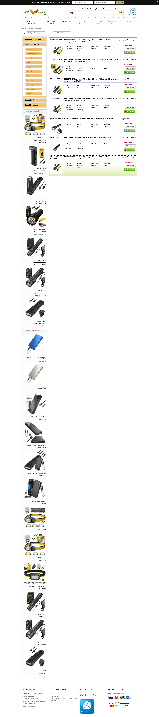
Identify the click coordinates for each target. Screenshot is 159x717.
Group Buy (103, 18)
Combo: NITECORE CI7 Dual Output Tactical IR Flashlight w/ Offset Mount (88, 118)
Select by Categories (33, 39)
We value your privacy (28, 706)
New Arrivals (56, 18)
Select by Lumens (31, 105)
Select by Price (30, 100)
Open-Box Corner (80, 18)
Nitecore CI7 (54, 137)
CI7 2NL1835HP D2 (56, 59)
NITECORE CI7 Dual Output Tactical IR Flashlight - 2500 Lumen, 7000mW (88, 137)
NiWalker (30, 85)
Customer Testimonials (28, 703)
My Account (97, 9)
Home (24, 28)
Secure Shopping (87, 9)
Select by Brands (32, 44)
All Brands (38, 18)
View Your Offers (93, 18)
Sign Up (120, 2)
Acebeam (30, 49)
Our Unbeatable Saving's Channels (32, 694)
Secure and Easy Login (29, 696)
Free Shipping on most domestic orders (33, 701)
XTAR (29, 93)
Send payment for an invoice (116, 694)
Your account (54, 696)
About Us (53, 694)
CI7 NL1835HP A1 (55, 98)
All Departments (28, 18)
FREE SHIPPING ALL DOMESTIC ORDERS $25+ (122, 17)
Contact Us (54, 703)
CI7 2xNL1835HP (55, 79)
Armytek (30, 58)
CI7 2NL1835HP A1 (56, 40)
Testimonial (106, 9)
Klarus (29, 76)
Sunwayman (31, 89)
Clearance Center (67, 18)
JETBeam (30, 71)
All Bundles (46, 18)
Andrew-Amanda (33, 53)
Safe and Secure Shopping (30, 698)
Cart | (114, 9)
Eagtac (29, 62)
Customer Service (74, 9)
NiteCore (30, 28)
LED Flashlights (131, 40)
